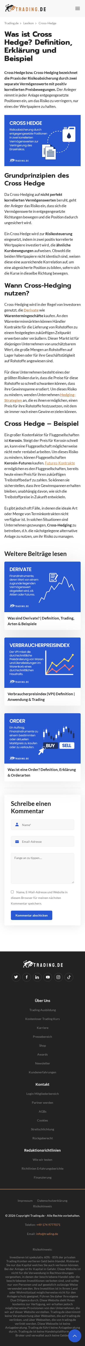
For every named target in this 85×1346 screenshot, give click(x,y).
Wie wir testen (42, 1159)
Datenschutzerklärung (52, 1201)
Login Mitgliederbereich (42, 1093)
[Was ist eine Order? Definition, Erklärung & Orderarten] (42, 738)
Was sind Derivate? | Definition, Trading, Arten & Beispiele (41, 621)
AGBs (42, 1111)
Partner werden (42, 1102)
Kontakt (42, 1084)
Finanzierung (42, 1177)
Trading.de (11, 23)
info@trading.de (47, 1234)
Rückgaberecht (42, 1138)
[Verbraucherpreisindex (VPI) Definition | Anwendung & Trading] (42, 663)
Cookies (42, 1120)
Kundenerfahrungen (42, 1072)
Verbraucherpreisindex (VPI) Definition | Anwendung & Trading (41, 697)
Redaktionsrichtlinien (42, 1150)
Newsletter (42, 1063)
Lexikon (28, 23)
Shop (42, 1045)
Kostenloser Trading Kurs (42, 1019)
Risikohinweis (42, 1206)
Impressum (25, 1201)
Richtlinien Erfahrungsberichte (42, 1168)
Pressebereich (42, 1036)
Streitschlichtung (42, 1129)
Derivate (31, 310)
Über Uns (42, 1000)
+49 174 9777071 (48, 1224)
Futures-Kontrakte (60, 463)
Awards (42, 1054)
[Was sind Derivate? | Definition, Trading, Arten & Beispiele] (42, 587)
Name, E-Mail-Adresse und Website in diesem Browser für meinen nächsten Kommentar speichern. (39, 897)
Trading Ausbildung (42, 1010)
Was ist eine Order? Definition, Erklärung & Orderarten (42, 772)
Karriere (42, 1028)
